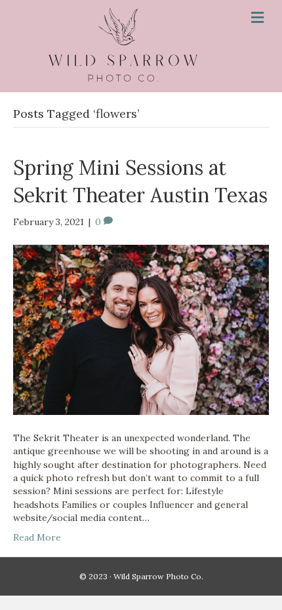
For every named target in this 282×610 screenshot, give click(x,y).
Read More (37, 537)
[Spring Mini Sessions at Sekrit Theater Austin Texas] (141, 329)
